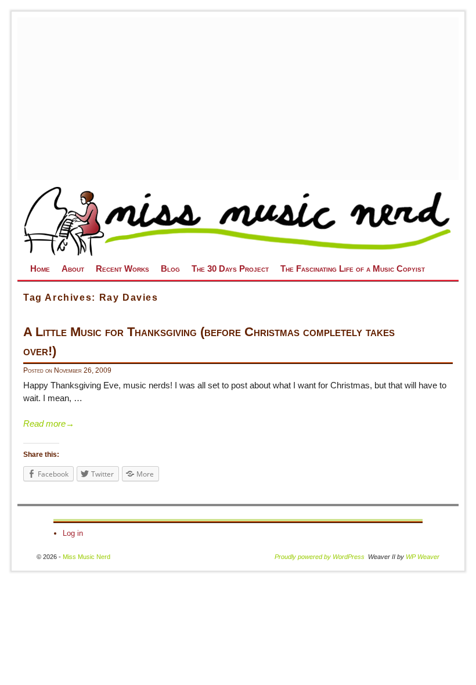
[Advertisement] (246, 98)
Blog (170, 268)
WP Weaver (422, 556)
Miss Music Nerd (86, 556)
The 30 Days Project (230, 268)
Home (40, 268)
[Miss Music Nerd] (238, 220)
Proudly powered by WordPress (320, 556)
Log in (73, 533)
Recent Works (122, 268)
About (73, 268)
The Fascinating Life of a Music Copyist (352, 268)
